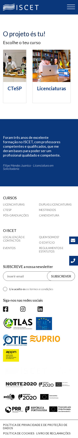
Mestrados (47, 210)
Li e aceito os (31, 289)
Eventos (9, 248)
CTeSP (7, 210)
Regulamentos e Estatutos (51, 249)
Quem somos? (49, 237)
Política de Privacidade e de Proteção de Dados (35, 426)
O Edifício (47, 242)
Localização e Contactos (14, 238)
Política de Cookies (18, 433)
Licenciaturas (13, 204)
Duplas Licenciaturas (55, 204)
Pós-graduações (16, 215)
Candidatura (49, 215)
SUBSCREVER (61, 276)
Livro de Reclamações (53, 433)
